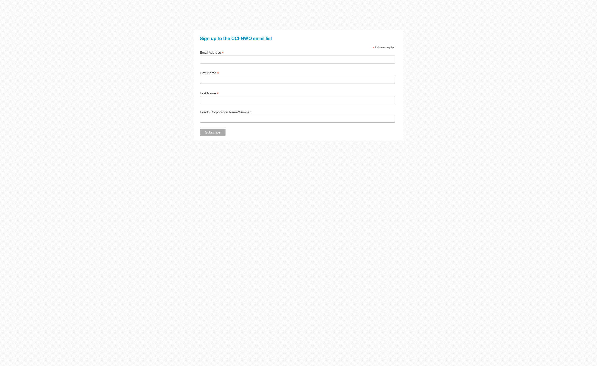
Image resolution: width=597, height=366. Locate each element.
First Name (209, 73)
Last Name (209, 93)
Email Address (212, 52)
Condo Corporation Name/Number (225, 112)
